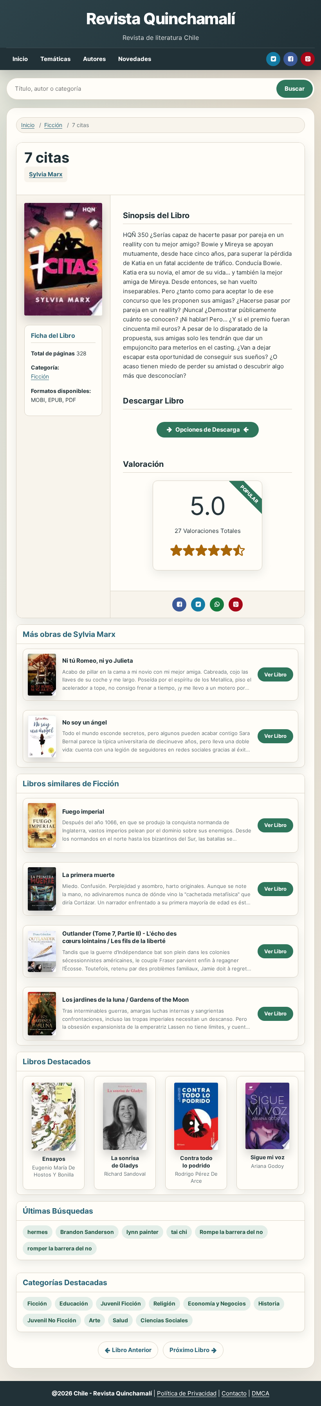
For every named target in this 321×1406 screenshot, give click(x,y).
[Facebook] (290, 59)
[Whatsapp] (217, 604)
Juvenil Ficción (121, 1303)
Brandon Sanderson (87, 1231)
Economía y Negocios (217, 1303)
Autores (94, 59)
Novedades (134, 59)
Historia (269, 1303)
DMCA (260, 1393)
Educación (74, 1303)
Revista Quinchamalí (160, 18)
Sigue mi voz (268, 1157)
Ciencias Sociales (164, 1320)
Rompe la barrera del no (231, 1231)
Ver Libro (275, 674)
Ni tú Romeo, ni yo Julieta (97, 660)
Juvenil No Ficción (51, 1320)
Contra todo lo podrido (196, 1162)
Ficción (53, 125)
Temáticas (55, 59)
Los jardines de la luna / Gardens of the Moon (125, 999)
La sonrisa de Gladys (125, 1162)
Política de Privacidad (186, 1393)
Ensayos (53, 1158)
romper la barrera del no (59, 1248)
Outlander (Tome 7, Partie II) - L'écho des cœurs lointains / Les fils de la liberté (119, 937)
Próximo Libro (189, 1350)
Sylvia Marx (46, 174)
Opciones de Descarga (207, 429)
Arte (94, 1320)
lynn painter (142, 1231)
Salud (120, 1320)
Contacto (234, 1393)
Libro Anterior (131, 1350)
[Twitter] (273, 59)
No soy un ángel (84, 722)
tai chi (179, 1231)
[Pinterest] (308, 59)
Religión (164, 1303)
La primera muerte (88, 875)
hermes (37, 1231)
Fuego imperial (83, 811)
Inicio (20, 59)
